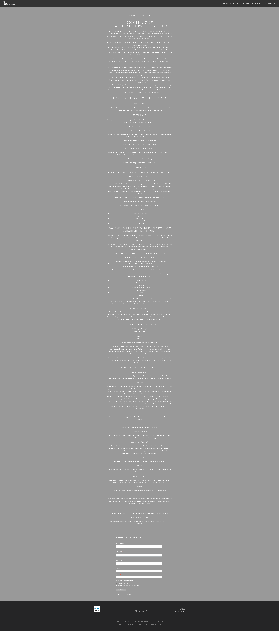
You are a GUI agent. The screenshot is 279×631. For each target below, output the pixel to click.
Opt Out (156, 206)
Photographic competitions (125, 583)
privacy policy (123, 594)
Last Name (119, 560)
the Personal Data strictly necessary (150, 521)
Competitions (240, 3)
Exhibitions (232, 3)
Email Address (120, 543)
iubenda (112, 521)
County (118, 575)
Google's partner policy (156, 198)
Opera (141, 295)
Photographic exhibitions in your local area (128, 585)
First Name (119, 552)
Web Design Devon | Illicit (180, 611)
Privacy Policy (151, 144)
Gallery (248, 3)
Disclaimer (183, 608)
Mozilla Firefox (141, 283)
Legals (270, 3)
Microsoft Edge (141, 290)
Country (118, 569)
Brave (141, 293)
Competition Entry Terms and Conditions (177, 607)
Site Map (183, 606)
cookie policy (132, 594)
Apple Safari (141, 285)
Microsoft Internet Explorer (141, 288)
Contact (264, 3)
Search (275, 3)
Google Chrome (141, 280)
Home (219, 3)
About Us (225, 3)
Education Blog (256, 3)
